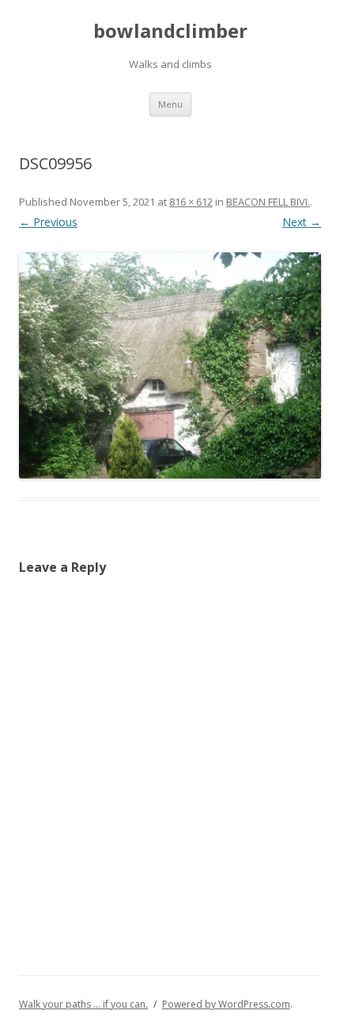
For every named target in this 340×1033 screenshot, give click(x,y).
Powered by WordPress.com (226, 1004)
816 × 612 (191, 202)
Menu (170, 104)
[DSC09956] (170, 365)
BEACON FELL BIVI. (268, 202)
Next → (301, 221)
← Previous (48, 221)
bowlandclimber (170, 31)
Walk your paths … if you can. (83, 1004)
